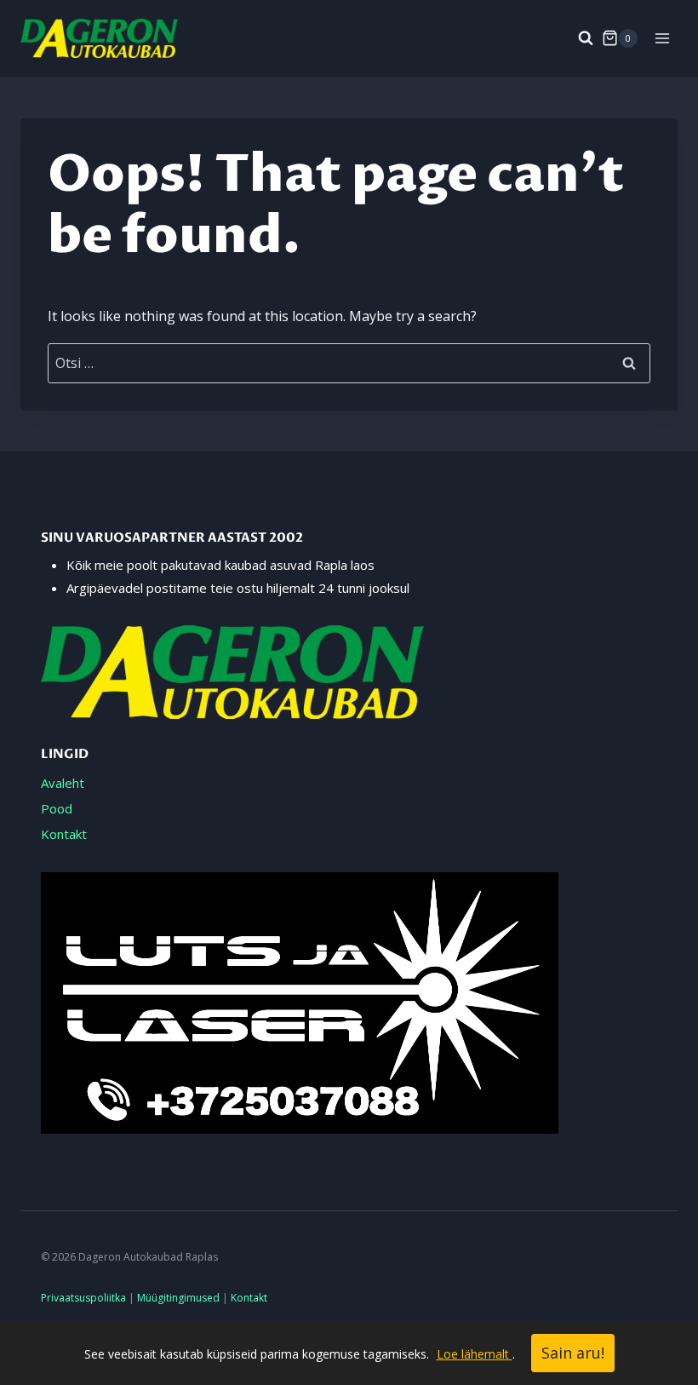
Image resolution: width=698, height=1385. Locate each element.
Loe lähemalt (474, 1354)
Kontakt (64, 833)
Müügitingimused (178, 1297)
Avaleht (62, 782)
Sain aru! (572, 1352)
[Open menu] (662, 38)
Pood (56, 808)
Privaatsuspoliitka (83, 1297)
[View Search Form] (577, 38)
